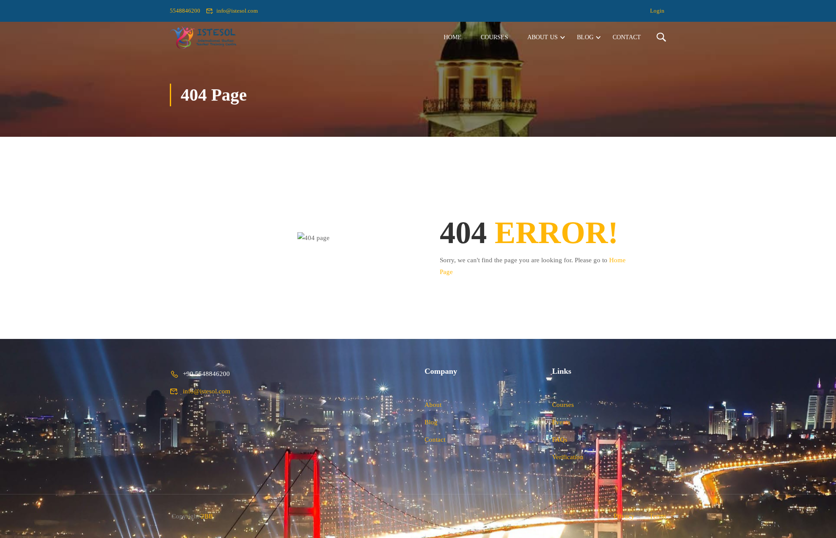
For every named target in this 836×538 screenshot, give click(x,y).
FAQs (559, 439)
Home (453, 37)
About (433, 404)
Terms (657, 516)
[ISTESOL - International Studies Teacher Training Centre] (203, 37)
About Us (542, 37)
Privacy (624, 516)
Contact (627, 37)
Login (657, 10)
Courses (494, 37)
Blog (585, 37)
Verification (567, 456)
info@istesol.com (237, 10)
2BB (207, 516)
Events (561, 422)
